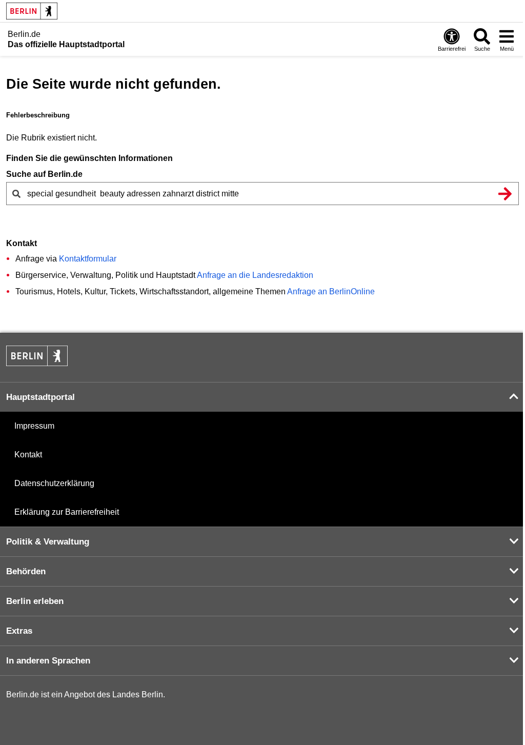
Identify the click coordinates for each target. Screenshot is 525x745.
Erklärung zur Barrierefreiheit (66, 512)
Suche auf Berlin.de (44, 174)
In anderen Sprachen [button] (48, 661)
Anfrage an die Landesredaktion (255, 275)
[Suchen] (505, 194)
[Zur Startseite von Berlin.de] (37, 363)
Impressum (34, 425)
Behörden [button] (26, 571)
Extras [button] (19, 631)
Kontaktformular (87, 258)
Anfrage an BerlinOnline (331, 291)
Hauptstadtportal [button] (40, 397)
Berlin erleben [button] (35, 601)
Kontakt (28, 454)
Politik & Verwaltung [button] (47, 542)
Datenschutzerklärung (54, 483)
